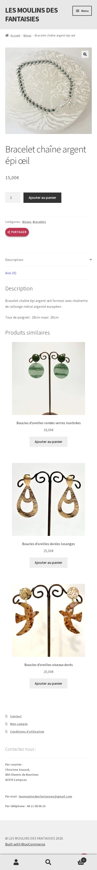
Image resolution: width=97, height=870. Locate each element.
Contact (16, 716)
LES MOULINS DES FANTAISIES (31, 14)
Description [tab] (14, 259)
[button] (85, 54)
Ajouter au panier (42, 197)
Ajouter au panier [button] (48, 441)
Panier (75, 858)
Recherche (48, 862)
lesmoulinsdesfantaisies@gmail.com (45, 796)
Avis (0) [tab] (10, 273)
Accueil (15, 35)
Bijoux (27, 35)
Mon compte (19, 724)
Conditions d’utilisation (27, 732)
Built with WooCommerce (25, 844)
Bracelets (39, 222)
